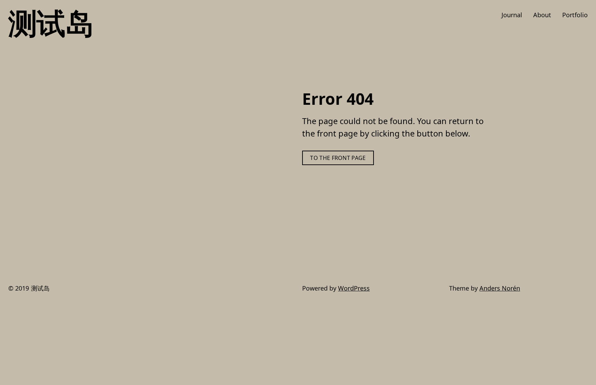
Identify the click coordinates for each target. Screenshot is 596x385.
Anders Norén (499, 288)
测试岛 (50, 22)
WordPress (354, 288)
